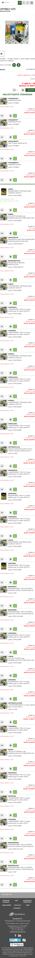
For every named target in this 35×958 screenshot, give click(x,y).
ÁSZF (16, 900)
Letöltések (16, 908)
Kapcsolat (17, 905)
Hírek (28, 905)
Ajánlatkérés (6, 905)
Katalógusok (6, 894)
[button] (28, 3)
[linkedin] (19, 935)
